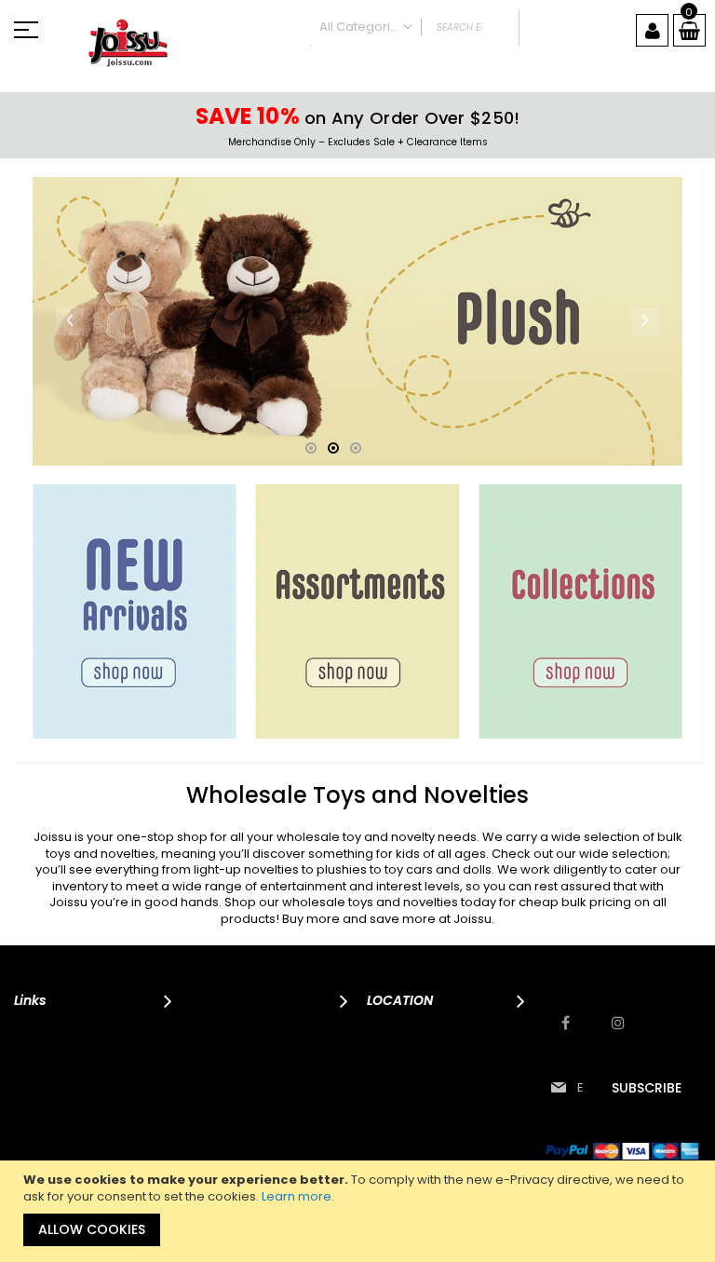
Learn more (296, 1196)
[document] (359, 1211)
